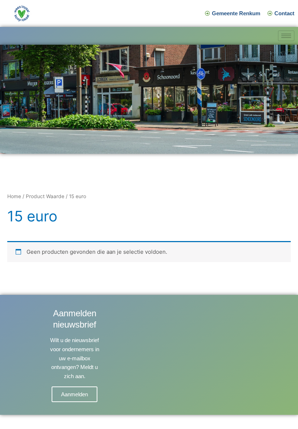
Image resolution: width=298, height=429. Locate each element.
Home (14, 196)
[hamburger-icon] (286, 36)
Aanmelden (74, 394)
